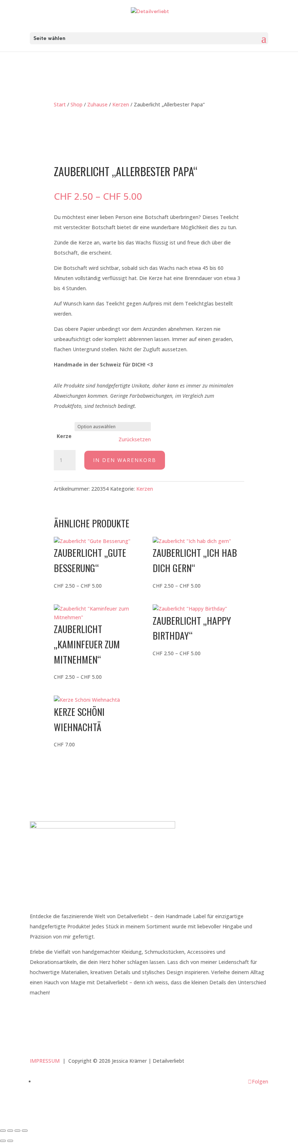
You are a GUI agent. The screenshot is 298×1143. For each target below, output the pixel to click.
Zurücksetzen (134, 439)
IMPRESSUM (45, 1060)
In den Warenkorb (124, 460)
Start (60, 104)
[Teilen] (17, 1131)
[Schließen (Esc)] (25, 1131)
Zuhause (97, 104)
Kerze (64, 436)
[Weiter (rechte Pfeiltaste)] (10, 1141)
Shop (76, 104)
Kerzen (120, 104)
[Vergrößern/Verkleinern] (3, 1131)
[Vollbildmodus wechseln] (10, 1131)
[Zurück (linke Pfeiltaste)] (3, 1141)
